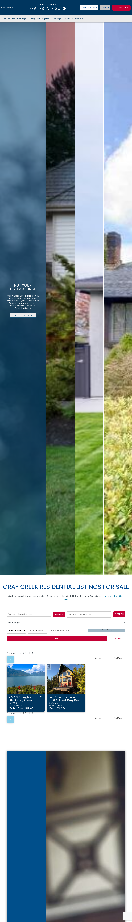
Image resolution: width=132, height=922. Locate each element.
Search (59, 614)
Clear (117, 638)
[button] (19, 18)
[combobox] (29, 614)
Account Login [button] (121, 8)
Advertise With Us (89, 8)
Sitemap (105, 8)
